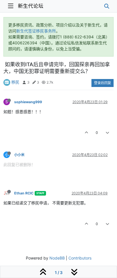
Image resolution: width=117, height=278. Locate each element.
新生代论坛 (30, 6)
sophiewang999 (28, 102)
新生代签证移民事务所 (36, 30)
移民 (15, 82)
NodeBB (57, 258)
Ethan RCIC (24, 193)
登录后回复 (102, 83)
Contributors (79, 258)
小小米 (19, 155)
